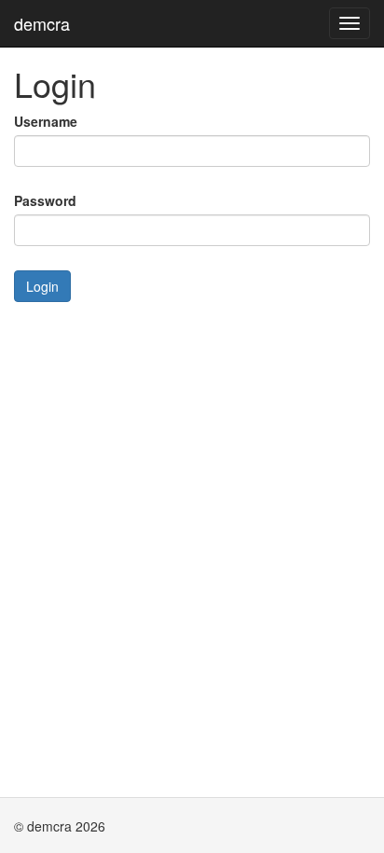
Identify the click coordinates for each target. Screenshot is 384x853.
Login (42, 286)
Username (45, 121)
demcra (42, 23)
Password (45, 200)
